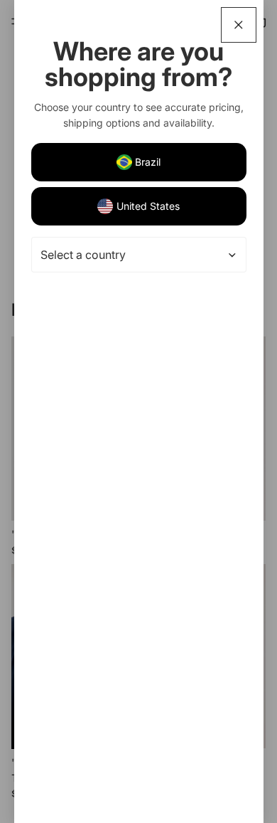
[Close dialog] (238, 25)
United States (148, 206)
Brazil (148, 162)
